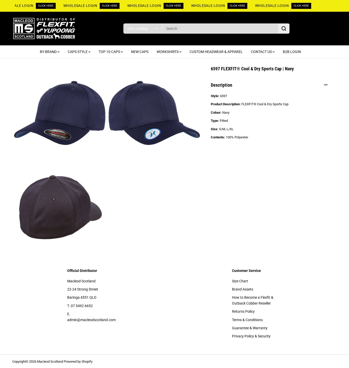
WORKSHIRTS (168, 52)
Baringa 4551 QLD (81, 297)
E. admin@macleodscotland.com (91, 317)
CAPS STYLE (78, 52)
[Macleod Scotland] (44, 28)
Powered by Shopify (78, 361)
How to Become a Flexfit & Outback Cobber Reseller (252, 300)
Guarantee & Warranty (249, 328)
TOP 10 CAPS (110, 52)
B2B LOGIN (292, 52)
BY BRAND (48, 52)
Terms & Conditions (247, 320)
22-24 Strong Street (82, 289)
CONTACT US (262, 52)
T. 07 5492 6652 (80, 306)
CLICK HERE (45, 5)
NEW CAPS (139, 52)
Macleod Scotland (81, 281)
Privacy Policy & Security (251, 336)
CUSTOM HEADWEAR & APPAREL (216, 52)
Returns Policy (243, 311)
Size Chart (240, 281)
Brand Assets (242, 289)
